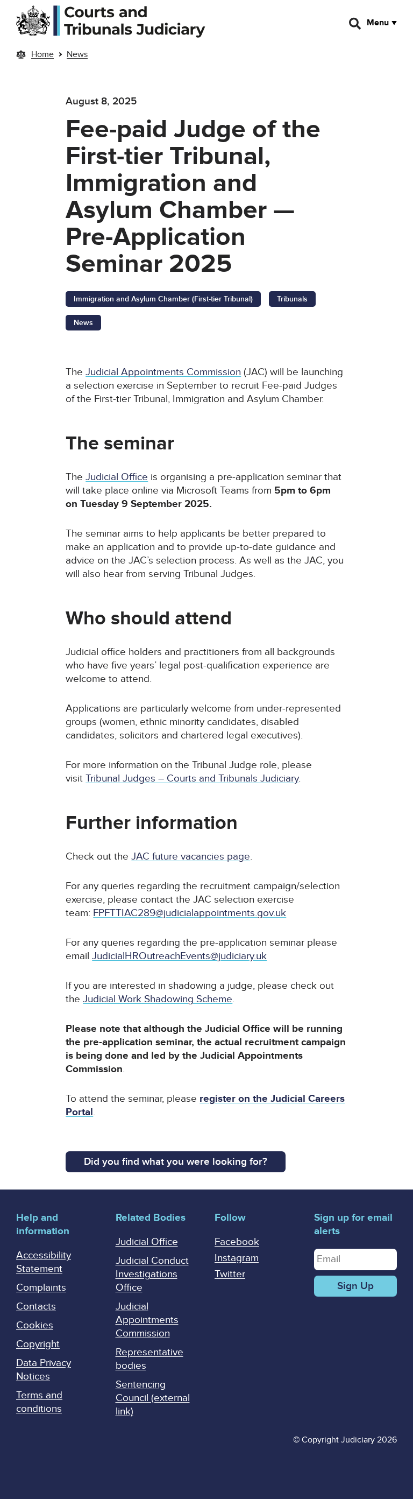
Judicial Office (117, 477)
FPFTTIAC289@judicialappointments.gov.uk (189, 913)
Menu (378, 22)
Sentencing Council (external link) (153, 1398)
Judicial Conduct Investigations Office (152, 1274)
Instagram (237, 1258)
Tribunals (292, 299)
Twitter (230, 1274)
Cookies (34, 1325)
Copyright (38, 1344)
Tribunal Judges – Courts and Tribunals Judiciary (192, 778)
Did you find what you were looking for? (175, 1162)
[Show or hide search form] (355, 23)
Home (42, 54)
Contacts (36, 1306)
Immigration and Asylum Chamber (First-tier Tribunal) (163, 299)
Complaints (41, 1288)
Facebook (237, 1242)
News (77, 54)
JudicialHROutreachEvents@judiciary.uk (179, 956)
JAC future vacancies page (190, 856)
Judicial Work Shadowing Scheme (157, 999)
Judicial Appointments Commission (163, 372)
